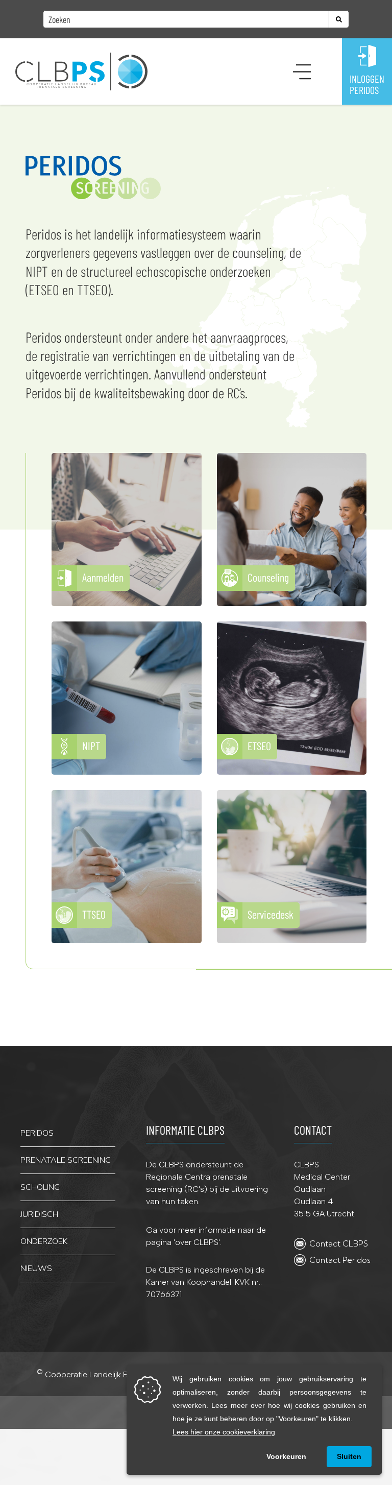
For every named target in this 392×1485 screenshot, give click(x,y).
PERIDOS (37, 1133)
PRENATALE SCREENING (65, 1160)
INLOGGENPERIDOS (367, 84)
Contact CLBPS (338, 1243)
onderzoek (43, 1241)
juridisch (39, 1214)
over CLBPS (196, 1242)
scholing (40, 1187)
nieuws (36, 1268)
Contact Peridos (340, 1260)
